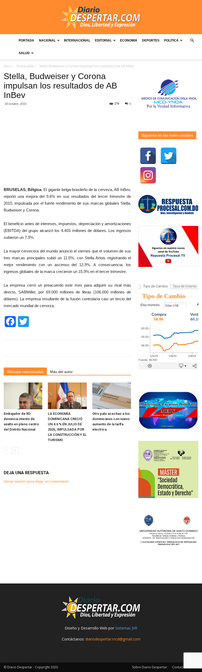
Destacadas (25, 66)
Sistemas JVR (126, 628)
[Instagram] (148, 175)
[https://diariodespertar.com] (101, 17)
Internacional (77, 40)
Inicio (8, 66)
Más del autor (61, 372)
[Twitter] (168, 155)
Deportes (150, 40)
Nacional (47, 40)
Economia (128, 40)
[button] (192, 40)
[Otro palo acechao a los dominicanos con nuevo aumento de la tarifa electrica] (111, 395)
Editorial (103, 40)
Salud (24, 53)
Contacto (179, 667)
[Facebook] (148, 155)
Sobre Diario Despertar (149, 667)
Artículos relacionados (25, 372)
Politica (171, 40)
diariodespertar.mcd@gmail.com (112, 639)
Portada (26, 40)
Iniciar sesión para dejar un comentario (36, 481)
